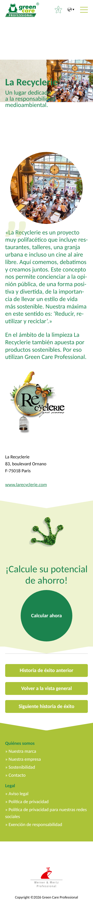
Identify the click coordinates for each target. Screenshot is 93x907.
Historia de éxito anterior (46, 670)
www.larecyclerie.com (26, 484)
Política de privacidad (29, 801)
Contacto (17, 775)
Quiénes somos (20, 743)
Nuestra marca (22, 751)
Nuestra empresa (25, 759)
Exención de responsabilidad (35, 824)
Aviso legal (18, 793)
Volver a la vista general (46, 688)
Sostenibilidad (22, 767)
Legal (10, 785)
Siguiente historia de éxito (46, 706)
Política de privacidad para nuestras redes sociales (46, 813)
